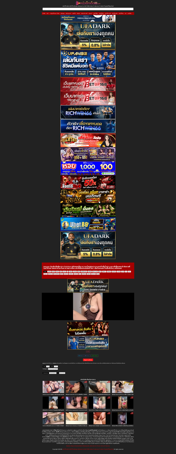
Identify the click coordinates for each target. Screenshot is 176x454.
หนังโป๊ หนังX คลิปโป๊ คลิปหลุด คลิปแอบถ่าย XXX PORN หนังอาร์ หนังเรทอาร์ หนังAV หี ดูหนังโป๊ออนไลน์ (87, 449)
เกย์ (125, 13)
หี (67, 271)
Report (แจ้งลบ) (88, 360)
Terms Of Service (105, 446)
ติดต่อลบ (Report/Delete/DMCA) (74, 446)
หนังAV (78, 13)
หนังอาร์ (90, 13)
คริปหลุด (108, 271)
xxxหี (123, 271)
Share (81, 355)
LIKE (88, 351)
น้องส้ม (70, 271)
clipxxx (88, 273)
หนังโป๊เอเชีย (114, 13)
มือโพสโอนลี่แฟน (53, 373)
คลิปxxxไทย (95, 271)
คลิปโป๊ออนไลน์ (84, 271)
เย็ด (60, 271)
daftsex (84, 273)
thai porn (50, 273)
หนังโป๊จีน (96, 13)
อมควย (64, 271)
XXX (47, 13)
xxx (126, 271)
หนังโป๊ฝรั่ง (101, 13)
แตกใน (49, 271)
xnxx (129, 271)
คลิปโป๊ (73, 13)
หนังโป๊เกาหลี (108, 13)
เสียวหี (53, 271)
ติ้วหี (78, 271)
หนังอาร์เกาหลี (84, 13)
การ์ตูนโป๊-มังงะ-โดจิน (54, 13)
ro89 (62, 273)
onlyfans (71, 273)
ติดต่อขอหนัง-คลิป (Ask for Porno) (91, 446)
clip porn (93, 273)
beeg (98, 273)
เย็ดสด (57, 271)
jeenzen (75, 273)
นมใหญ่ (74, 271)
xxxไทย (118, 271)
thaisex (45, 273)
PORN (43, 13)
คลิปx (100, 271)
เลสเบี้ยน (129, 13)
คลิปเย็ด (89, 271)
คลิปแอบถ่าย (68, 13)
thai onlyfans (56, 273)
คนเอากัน (114, 271)
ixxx (80, 273)
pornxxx (66, 273)
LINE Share (94, 355)
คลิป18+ (104, 271)
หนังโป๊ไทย (121, 13)
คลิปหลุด (62, 13)
